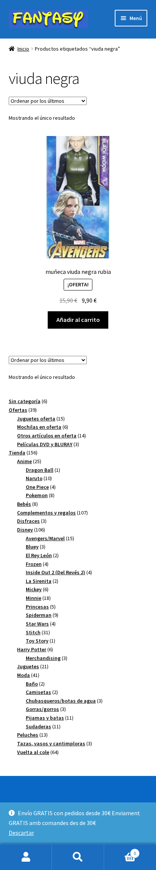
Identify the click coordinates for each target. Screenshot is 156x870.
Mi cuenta (26, 857)
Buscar (78, 857)
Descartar (21, 832)
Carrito (120, 850)
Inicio (23, 48)
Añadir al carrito (78, 319)
